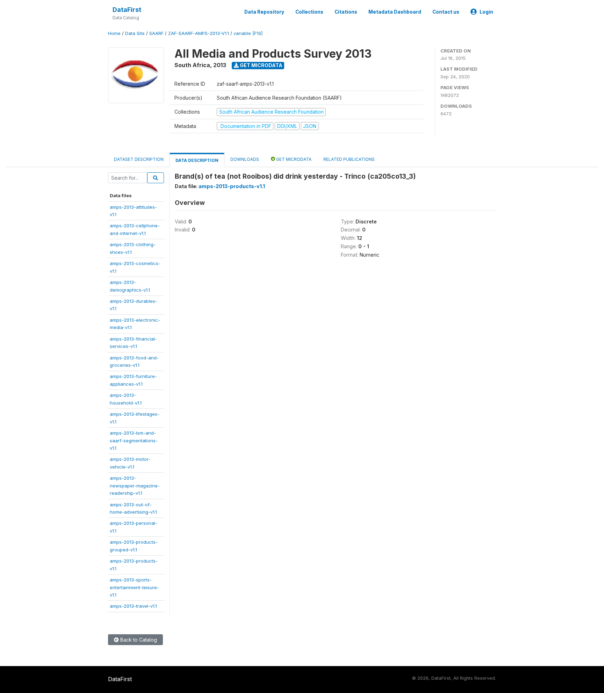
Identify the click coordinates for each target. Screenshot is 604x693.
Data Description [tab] (196, 160)
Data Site (135, 33)
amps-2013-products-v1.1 (232, 186)
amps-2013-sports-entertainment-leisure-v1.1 (134, 587)
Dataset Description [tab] (139, 159)
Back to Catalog (138, 640)
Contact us (445, 12)
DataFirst (127, 9)
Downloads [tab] (244, 159)
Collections (309, 12)
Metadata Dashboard (394, 12)
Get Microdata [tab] (293, 159)
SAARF (156, 33)
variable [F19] (248, 33)
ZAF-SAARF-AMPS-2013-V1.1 (198, 33)
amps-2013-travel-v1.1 (133, 606)
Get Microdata (260, 65)
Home (114, 33)
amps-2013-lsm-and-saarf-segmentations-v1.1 (134, 440)
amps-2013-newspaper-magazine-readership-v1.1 (135, 485)
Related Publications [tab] (349, 159)
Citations (346, 12)
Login (486, 12)
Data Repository (264, 12)
